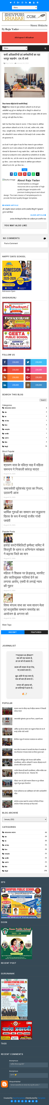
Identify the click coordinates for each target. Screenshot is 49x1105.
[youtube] (33, 2)
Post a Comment (11, 243)
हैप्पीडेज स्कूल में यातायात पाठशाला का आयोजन (28, 739)
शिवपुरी (6, 446)
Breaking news (10, 408)
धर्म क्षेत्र (7, 421)
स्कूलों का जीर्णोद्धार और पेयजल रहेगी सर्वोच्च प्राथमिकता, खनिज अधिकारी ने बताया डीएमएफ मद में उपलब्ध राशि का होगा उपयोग (30, 762)
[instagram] (22, 2)
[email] (29, 2)
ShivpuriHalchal (14, 1082)
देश (5, 416)
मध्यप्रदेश (7, 429)
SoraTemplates (19, 1098)
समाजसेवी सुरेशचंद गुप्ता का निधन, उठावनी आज (28, 719)
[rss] (26, 2)
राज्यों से (6, 438)
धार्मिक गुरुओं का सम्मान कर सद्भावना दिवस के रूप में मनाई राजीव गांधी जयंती (24, 516)
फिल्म (6, 425)
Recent (13, 632)
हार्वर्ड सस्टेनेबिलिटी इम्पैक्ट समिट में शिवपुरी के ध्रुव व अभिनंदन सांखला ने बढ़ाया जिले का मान (24, 549)
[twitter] (10, 2)
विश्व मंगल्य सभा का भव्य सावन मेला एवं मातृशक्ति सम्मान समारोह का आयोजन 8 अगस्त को (24, 609)
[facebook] (14, 2)
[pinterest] (37, 2)
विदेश (6, 442)
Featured (36, 632)
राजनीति (7, 434)
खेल (6, 412)
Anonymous (13, 1061)
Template (41, 1098)
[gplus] (18, 2)
